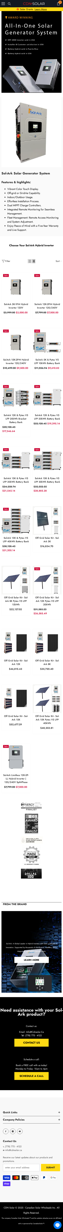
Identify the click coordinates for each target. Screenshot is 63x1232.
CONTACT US (31, 1043)
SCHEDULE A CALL (31, 1076)
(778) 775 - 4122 (13, 1146)
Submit (50, 1167)
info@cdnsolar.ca (13, 1150)
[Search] (9, 4)
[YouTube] (20, 1131)
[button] (30, 261)
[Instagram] (13, 1131)
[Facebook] (5, 1131)
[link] (31, 52)
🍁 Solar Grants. (31, 9)
